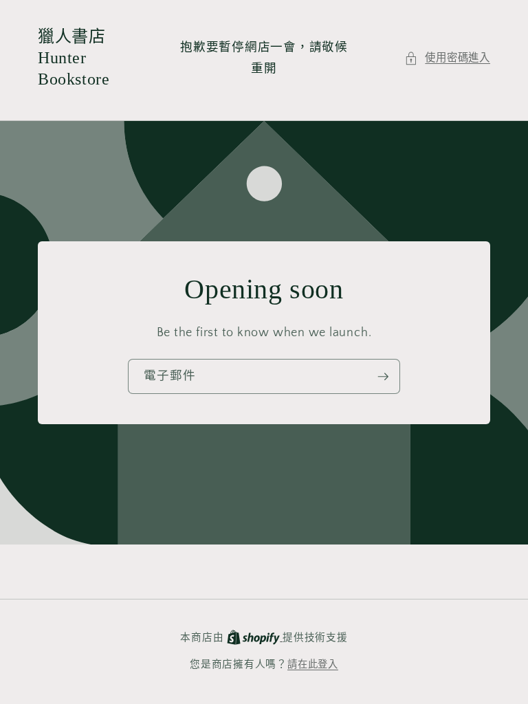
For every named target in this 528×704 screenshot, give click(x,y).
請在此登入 (312, 664)
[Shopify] (255, 638)
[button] (447, 59)
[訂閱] (382, 377)
